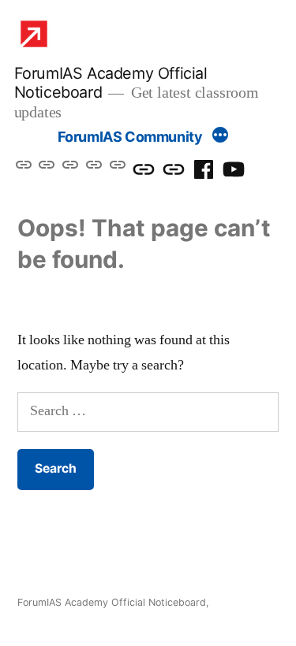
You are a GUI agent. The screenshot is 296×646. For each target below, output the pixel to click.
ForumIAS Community (130, 136)
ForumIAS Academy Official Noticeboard (111, 602)
